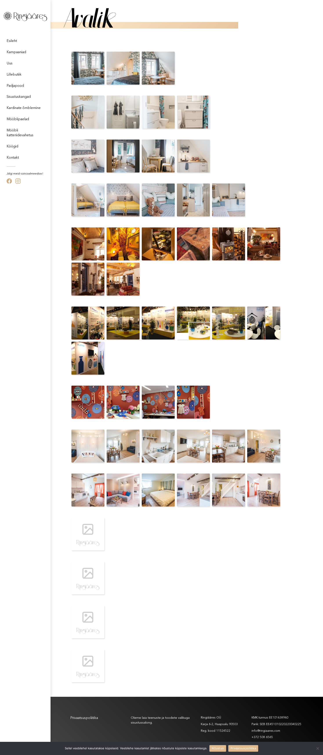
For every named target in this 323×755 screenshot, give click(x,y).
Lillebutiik (14, 74)
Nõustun (218, 748)
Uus (10, 63)
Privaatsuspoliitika (84, 718)
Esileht (12, 41)
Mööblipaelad (18, 119)
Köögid (12, 146)
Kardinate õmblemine (24, 108)
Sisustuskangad (19, 97)
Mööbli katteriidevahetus (20, 133)
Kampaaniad (16, 52)
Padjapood (15, 86)
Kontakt (13, 158)
